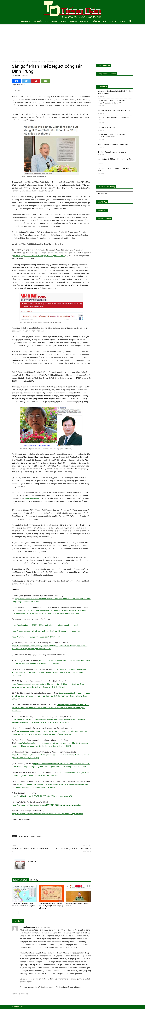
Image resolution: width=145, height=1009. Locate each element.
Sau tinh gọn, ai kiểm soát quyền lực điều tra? (114, 110)
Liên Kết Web (102, 202)
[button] (130, 21)
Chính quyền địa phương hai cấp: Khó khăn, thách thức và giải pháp (115, 92)
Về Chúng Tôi (98, 21)
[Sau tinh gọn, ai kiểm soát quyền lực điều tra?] (78, 893)
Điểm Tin (73, 21)
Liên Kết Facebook (104, 219)
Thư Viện (84, 21)
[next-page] (17, 912)
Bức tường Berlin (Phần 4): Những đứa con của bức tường (73, 850)
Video (122, 21)
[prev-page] (13, 912)
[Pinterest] (35, 81)
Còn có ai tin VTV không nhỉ (107, 127)
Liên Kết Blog (102, 210)
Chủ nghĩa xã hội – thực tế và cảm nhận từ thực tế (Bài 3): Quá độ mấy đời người (51, 906)
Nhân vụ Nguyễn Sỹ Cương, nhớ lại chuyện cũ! (114, 144)
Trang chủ (15, 61)
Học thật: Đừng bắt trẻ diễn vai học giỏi (112, 152)
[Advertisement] (72, 43)
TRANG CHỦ (25, 21)
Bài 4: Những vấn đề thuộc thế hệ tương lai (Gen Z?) (115, 160)
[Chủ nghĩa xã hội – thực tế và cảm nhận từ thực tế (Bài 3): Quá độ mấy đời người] (51, 893)
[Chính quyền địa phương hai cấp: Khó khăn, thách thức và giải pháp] (24, 893)
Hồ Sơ (63, 21)
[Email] (45, 81)
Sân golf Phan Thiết (36, 836)
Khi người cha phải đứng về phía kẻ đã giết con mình (114, 169)
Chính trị (23, 61)
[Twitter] (26, 81)
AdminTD (17, 75)
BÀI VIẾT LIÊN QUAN (20, 880)
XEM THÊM (34, 880)
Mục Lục (113, 21)
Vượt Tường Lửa (104, 65)
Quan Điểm (37, 21)
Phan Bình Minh (23, 836)
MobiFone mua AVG (32, 498)
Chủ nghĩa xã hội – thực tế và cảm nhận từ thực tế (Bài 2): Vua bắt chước (115, 136)
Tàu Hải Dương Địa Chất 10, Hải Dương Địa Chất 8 (30, 850)
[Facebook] (16, 81)
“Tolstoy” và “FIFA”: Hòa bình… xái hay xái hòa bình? (113, 119)
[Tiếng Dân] (72, 9)
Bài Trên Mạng (51, 21)
